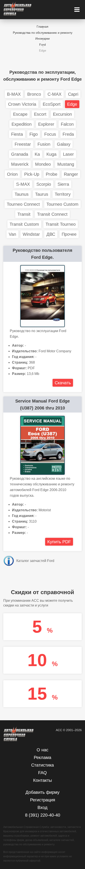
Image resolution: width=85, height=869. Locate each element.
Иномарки (42, 38)
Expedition (22, 124)
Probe (51, 174)
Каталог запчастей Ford (35, 561)
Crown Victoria (22, 104)
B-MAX (14, 94)
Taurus (41, 194)
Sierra (63, 184)
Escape (20, 114)
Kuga (51, 154)
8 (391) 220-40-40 (42, 815)
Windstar (31, 234)
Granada (19, 154)
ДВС (50, 234)
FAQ (42, 772)
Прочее (69, 234)
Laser (68, 154)
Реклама (42, 757)
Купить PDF (59, 541)
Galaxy (63, 144)
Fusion (43, 144)
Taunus (22, 194)
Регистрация (42, 799)
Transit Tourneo (61, 224)
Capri (73, 94)
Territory (63, 194)
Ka (37, 154)
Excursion (62, 114)
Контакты (42, 780)
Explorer (46, 124)
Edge (72, 104)
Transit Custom (24, 224)
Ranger (71, 174)
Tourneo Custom (62, 204)
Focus (50, 134)
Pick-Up (31, 174)
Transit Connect (52, 214)
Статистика (42, 765)
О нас (42, 749)
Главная (42, 26)
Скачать (63, 382)
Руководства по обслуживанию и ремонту (42, 32)
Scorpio (43, 184)
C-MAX (54, 94)
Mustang (65, 164)
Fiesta (17, 134)
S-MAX (23, 184)
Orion (12, 174)
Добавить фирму (43, 792)
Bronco (34, 94)
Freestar (23, 144)
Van (12, 234)
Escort (40, 114)
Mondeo (43, 164)
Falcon (67, 124)
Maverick (20, 164)
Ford (42, 44)
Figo (33, 134)
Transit (24, 214)
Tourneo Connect (23, 204)
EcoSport (52, 104)
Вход (42, 807)
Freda (68, 134)
